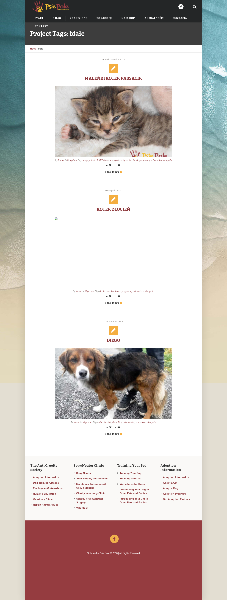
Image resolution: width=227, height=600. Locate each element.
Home (33, 48)
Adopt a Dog (170, 488)
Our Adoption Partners (176, 499)
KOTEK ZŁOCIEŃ (113, 209)
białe (93, 160)
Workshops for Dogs (132, 484)
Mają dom (72, 160)
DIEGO (113, 340)
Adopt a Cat (170, 482)
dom (105, 160)
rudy (125, 422)
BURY (99, 160)
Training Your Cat (130, 478)
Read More (112, 171)
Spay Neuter (83, 473)
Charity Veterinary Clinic (90, 493)
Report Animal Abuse (45, 504)
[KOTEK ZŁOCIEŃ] (114, 252)
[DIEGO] (114, 383)
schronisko (156, 160)
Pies (120, 422)
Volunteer (82, 507)
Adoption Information (46, 477)
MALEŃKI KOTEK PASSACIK (113, 78)
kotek (136, 160)
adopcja (86, 160)
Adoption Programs (175, 493)
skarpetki (167, 160)
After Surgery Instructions (92, 478)
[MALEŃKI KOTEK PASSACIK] (114, 121)
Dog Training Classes (46, 482)
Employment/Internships (48, 488)
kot (130, 160)
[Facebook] (181, 6)
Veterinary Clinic (43, 499)
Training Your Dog (131, 473)
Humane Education (44, 493)
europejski (114, 160)
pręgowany (144, 160)
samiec (131, 422)
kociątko (124, 160)
